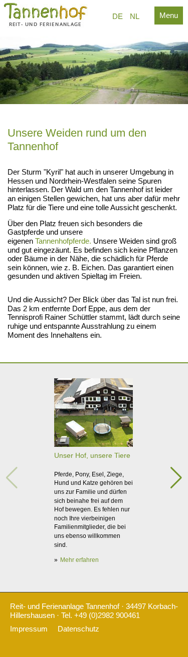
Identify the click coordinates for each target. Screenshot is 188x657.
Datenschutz (78, 629)
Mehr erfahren (79, 559)
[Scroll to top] (167, 636)
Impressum (29, 629)
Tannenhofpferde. (64, 241)
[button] (176, 478)
